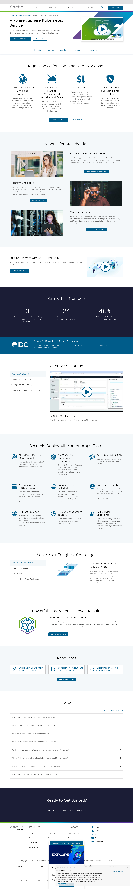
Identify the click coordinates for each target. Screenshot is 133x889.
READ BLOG (40, 39)
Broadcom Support (74, 833)
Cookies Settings (118, 871)
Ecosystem (78, 50)
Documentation (73, 838)
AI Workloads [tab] (17, 574)
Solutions (52, 8)
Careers (31, 838)
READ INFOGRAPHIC (58, 120)
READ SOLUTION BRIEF (20, 39)
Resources (90, 8)
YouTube (97, 838)
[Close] (127, 868)
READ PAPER (105, 345)
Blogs (31, 833)
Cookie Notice (63, 883)
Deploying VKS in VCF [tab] (20, 374)
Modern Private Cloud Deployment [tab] (25, 579)
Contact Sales (99, 841)
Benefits (37, 50)
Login (119, 2)
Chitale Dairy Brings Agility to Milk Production (31, 669)
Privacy (41, 866)
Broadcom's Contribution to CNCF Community (70, 669)
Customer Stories (34, 847)
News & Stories (53, 833)
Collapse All (117, 710)
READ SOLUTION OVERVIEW (97, 171)
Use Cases (64, 50)
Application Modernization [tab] (22, 563)
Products (35, 8)
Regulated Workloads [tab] (20, 568)
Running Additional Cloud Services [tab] (25, 390)
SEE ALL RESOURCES (66, 679)
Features (50, 50)
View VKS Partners (58, 634)
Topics (50, 838)
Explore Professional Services (75, 810)
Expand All (104, 710)
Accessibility (20, 866)
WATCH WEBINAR (38, 200)
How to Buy (71, 8)
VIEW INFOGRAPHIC (19, 271)
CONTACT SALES (115, 7)
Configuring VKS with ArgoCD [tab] (23, 385)
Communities (33, 842)
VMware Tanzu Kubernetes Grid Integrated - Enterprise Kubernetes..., (42, 881)
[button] (66, 718)
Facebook (98, 827)
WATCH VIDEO (77, 120)
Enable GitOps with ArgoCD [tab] (22, 379)
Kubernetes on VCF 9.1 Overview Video (107, 669)
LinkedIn (97, 830)
